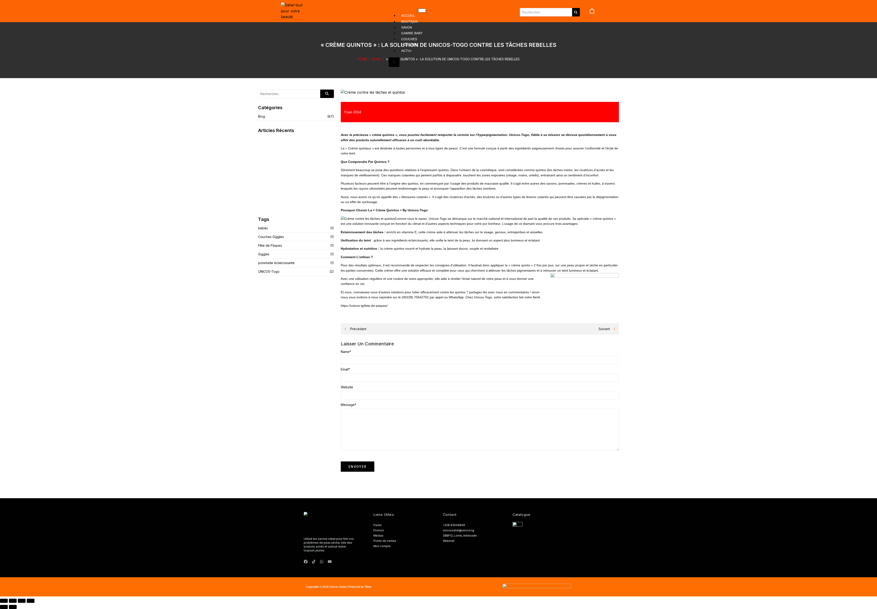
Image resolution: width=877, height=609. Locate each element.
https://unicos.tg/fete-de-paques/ (364, 305)
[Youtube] (330, 562)
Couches (409, 39)
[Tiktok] (314, 562)
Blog (376, 59)
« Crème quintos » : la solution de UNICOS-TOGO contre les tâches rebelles (453, 59)
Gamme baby (412, 33)
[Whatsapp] (322, 562)
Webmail (448, 541)
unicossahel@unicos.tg (458, 530)
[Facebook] (306, 562)
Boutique (409, 21)
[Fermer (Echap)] (30, 601)
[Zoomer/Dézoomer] (4, 601)
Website (347, 387)
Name (346, 351)
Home (362, 59)
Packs (377, 525)
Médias (378, 535)
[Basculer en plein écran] (13, 601)
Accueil (408, 15)
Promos (378, 530)
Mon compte (382, 546)
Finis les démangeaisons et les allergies (292, 200)
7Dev (368, 586)
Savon (406, 27)
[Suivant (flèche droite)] (13, 607)
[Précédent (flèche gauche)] (4, 607)
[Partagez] (22, 601)
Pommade (409, 45)
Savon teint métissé (275, 175)
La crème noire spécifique (280, 151)
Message (348, 404)
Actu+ (406, 51)
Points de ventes (384, 541)
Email (345, 369)
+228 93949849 (454, 525)
